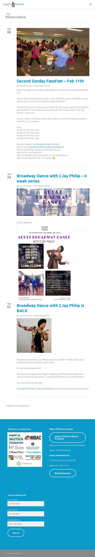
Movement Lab (43, 144)
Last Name (12, 510)
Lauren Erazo (25, 86)
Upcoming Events (42, 86)
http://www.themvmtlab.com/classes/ (46, 147)
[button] (90, 4)
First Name (12, 500)
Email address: (14, 520)
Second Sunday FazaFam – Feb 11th (50, 81)
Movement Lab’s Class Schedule (36, 388)
